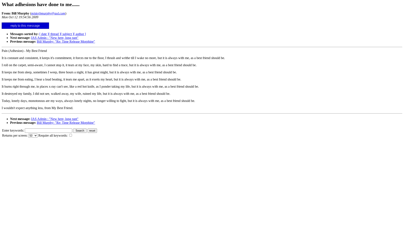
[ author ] (80, 34)
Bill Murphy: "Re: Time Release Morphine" (66, 41)
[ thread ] (55, 34)
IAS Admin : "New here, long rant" (54, 38)
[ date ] (44, 34)
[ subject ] (67, 34)
